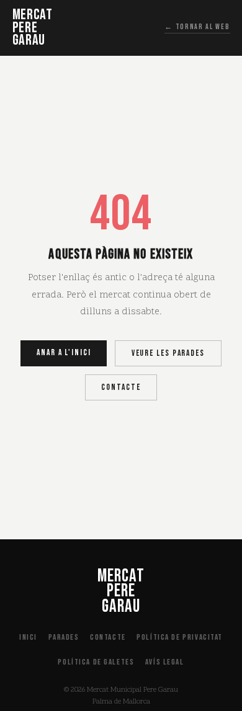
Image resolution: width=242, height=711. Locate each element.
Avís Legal (164, 662)
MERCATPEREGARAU (32, 27)
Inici (28, 637)
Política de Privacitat (180, 637)
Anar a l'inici (64, 353)
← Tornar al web (197, 27)
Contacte (120, 387)
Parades (63, 637)
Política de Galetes (96, 662)
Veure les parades (168, 353)
